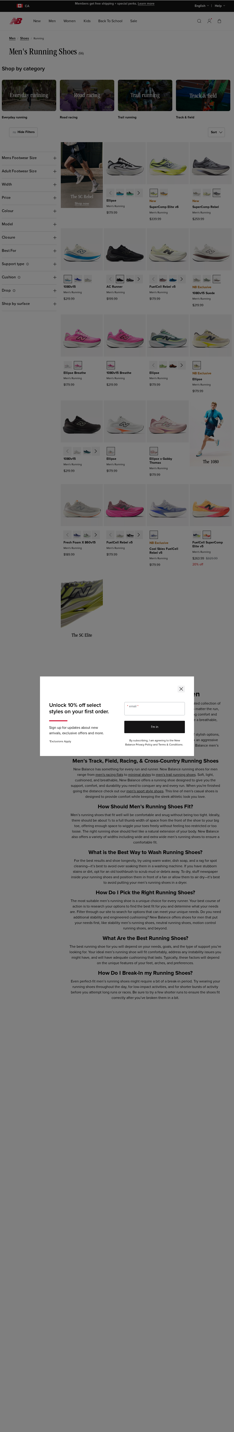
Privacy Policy (144, 744)
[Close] (181, 689)
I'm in (154, 727)
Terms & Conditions (170, 744)
